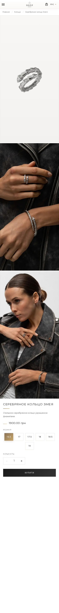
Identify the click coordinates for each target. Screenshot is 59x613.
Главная (6, 12)
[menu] (3, 4)
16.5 (9, 437)
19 (29, 446)
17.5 (29, 437)
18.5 (50, 437)
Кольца (17, 12)
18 (40, 437)
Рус (52, 4)
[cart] (46, 4)
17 (19, 437)
